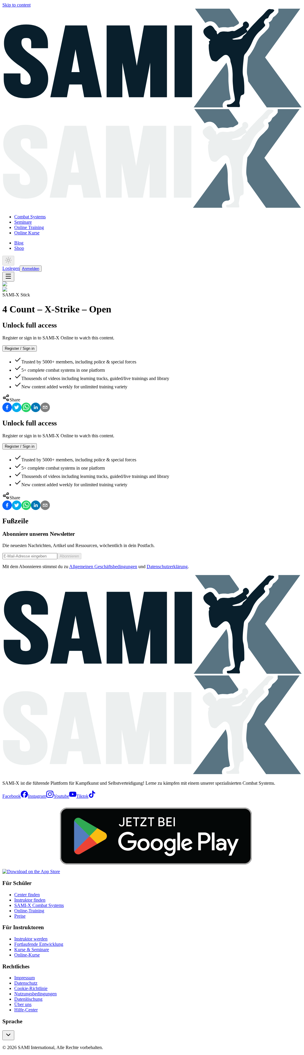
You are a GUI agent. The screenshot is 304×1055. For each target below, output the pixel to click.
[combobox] (8, 1035)
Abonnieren (69, 556)
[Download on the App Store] (31, 871)
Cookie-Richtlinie (31, 988)
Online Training (29, 227)
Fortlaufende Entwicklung (38, 944)
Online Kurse (26, 232)
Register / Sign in (19, 348)
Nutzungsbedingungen (35, 993)
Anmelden (30, 268)
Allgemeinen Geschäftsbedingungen (103, 566)
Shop (19, 248)
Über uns (22, 1004)
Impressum (24, 977)
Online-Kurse (27, 954)
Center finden (27, 894)
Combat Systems (30, 216)
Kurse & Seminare (31, 949)
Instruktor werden (31, 938)
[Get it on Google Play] (156, 871)
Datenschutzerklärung (167, 566)
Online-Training (29, 910)
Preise (20, 916)
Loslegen (11, 268)
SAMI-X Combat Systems (39, 905)
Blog (18, 242)
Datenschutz (25, 983)
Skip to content (16, 4)
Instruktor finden (29, 900)
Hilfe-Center (26, 1009)
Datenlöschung (28, 999)
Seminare (23, 222)
